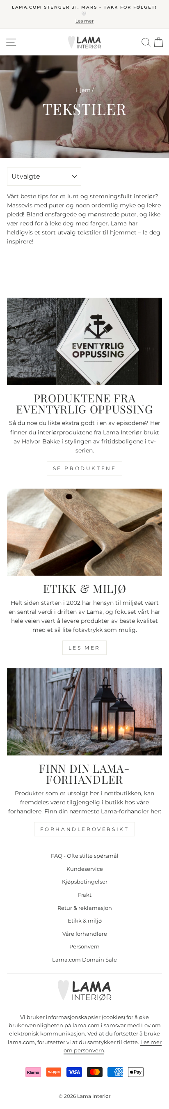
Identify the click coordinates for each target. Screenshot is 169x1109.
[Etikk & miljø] (84, 532)
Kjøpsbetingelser (84, 882)
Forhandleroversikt (84, 829)
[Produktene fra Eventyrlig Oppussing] (84, 341)
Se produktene (84, 468)
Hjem (83, 90)
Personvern (84, 947)
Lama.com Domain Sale (84, 960)
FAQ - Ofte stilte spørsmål (85, 856)
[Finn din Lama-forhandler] (84, 711)
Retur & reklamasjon (84, 908)
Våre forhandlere (84, 934)
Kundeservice (84, 869)
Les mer (84, 648)
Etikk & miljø (85, 921)
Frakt (84, 895)
